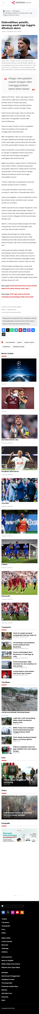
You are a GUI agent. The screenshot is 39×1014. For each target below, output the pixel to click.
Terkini (4, 919)
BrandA (4, 990)
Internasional (7, 957)
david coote (29, 342)
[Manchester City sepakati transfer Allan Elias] (20, 522)
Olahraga (15, 11)
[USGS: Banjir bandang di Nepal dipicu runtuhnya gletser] (7, 740)
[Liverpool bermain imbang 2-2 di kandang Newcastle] (20, 583)
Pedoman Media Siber (10, 986)
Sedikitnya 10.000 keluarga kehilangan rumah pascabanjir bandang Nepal (17, 711)
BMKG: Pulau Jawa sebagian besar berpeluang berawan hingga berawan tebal (23, 730)
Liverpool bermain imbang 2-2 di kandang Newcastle (18, 595)
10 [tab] (33, 821)
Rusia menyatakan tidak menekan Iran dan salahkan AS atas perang (24, 664)
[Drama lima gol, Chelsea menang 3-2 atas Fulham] (20, 551)
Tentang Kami (7, 983)
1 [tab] (13, 788)
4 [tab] (23, 788)
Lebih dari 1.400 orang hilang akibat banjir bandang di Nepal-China (24, 720)
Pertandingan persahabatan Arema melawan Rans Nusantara (24, 645)
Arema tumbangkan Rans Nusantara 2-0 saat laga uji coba (23, 654)
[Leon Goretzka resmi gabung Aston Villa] (18, 398)
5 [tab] (25, 788)
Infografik (6, 823)
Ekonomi (5, 945)
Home (7, 11)
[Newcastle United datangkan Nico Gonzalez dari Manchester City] (20, 426)
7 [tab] (24, 821)
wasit (19, 342)
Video (4, 790)
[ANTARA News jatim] (21, 2)
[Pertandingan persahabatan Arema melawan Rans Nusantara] (7, 645)
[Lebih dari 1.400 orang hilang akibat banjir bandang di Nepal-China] (7, 721)
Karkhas (5, 952)
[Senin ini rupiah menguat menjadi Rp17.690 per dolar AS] (7, 636)
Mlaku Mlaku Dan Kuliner (11, 964)
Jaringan (5, 972)
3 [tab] (19, 788)
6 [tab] (21, 821)
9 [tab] (30, 821)
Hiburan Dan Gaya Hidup (11, 967)
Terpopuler (6, 627)
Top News (6, 682)
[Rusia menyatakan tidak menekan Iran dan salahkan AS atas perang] (7, 665)
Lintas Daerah (7, 941)
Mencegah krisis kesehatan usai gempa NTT (18, 888)
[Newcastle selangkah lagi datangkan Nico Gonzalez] (20, 490)
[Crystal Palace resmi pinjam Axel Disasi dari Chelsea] (7, 674)
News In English (7, 960)
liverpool (6, 346)
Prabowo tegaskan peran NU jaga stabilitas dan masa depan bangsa (25, 749)
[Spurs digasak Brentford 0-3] (15, 611)
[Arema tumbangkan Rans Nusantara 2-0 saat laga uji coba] (7, 655)
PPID (3, 1000)
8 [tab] (27, 821)
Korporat (5, 997)
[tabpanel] (20, 775)
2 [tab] (17, 788)
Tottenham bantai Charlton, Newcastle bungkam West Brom (17, 470)
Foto (3, 758)
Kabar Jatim (6, 938)
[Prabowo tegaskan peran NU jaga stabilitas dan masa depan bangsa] (7, 750)
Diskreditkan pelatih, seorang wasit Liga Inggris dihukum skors (17, 14)
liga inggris (10, 342)
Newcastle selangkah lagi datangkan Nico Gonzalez (18, 502)
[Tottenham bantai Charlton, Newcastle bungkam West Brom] (20, 458)
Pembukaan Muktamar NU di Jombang (18, 781)
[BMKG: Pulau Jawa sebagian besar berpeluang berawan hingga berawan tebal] (7, 731)
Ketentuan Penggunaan (11, 976)
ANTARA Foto (7, 993)
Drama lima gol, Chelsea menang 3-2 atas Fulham (18, 563)
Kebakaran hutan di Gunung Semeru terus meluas (18, 814)
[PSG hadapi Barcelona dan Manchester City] (19, 370)
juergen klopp (18, 346)
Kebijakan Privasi (8, 979)
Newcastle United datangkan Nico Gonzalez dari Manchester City (19, 439)
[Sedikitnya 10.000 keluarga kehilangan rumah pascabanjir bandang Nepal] (20, 699)
